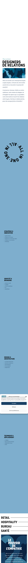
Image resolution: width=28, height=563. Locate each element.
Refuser (14, 407)
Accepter (14, 403)
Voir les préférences (14, 410)
